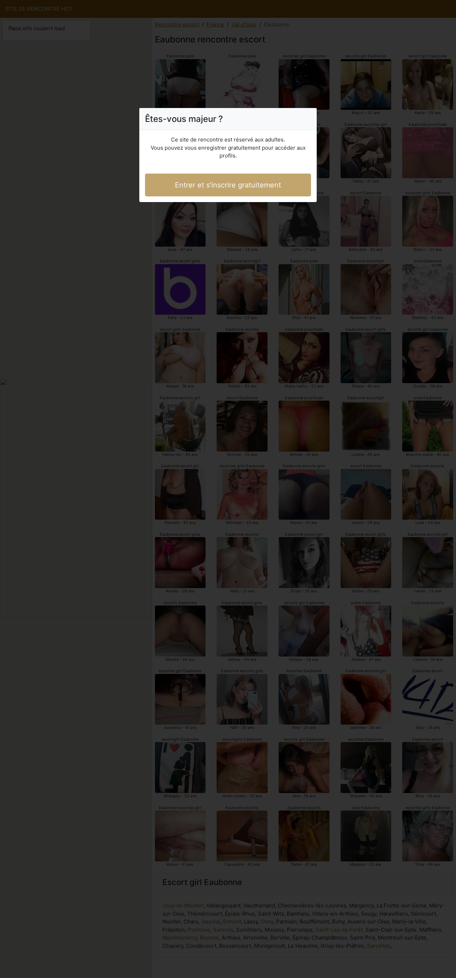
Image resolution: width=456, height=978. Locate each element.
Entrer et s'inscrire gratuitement (228, 185)
